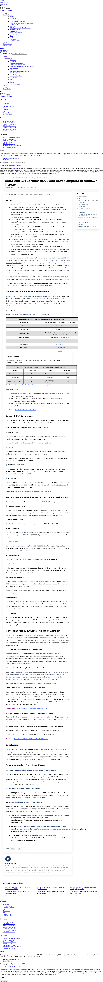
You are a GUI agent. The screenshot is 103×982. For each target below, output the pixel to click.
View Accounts (4, 2)
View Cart (3, 10)
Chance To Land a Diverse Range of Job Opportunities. (88, 221)
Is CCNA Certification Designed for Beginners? (26, 802)
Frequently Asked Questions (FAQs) (86, 226)
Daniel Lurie (13, 187)
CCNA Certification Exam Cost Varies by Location (88, 211)
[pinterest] (2, 1)
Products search (7, 53)
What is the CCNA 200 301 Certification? (87, 200)
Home (6, 177)
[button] (38, 770)
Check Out (9, 10)
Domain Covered (83, 204)
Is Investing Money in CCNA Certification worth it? (87, 218)
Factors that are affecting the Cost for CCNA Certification (87, 215)
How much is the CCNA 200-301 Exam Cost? (25, 788)
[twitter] (3, 1)
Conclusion (80, 224)
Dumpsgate (16, 168)
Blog (10, 177)
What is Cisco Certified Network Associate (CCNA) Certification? (32, 770)
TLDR (78, 198)
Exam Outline (82, 202)
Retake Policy (82, 206)
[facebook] (0, 1)
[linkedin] (1, 1)
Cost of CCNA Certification (84, 208)
